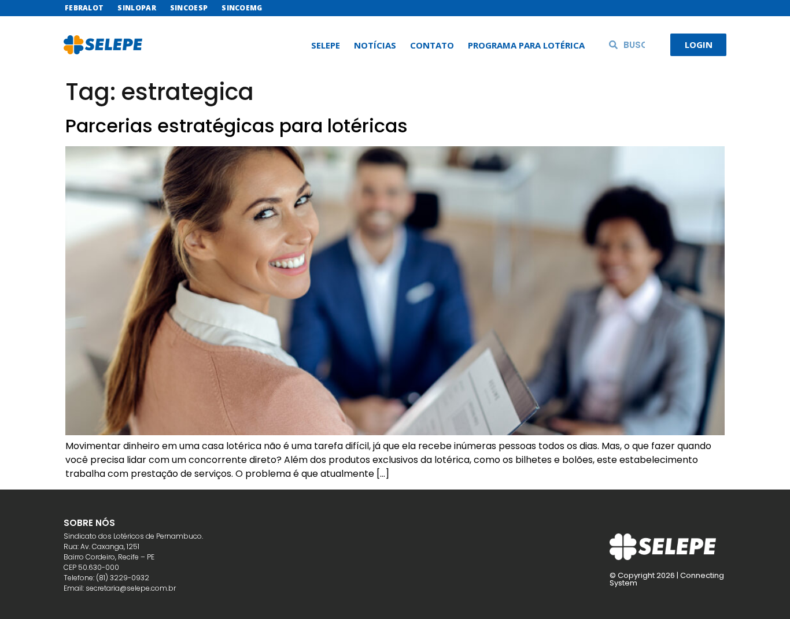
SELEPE (325, 45)
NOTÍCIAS (375, 45)
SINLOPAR (136, 8)
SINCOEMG (242, 8)
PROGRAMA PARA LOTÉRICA (526, 45)
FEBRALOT (84, 8)
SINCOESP (189, 8)
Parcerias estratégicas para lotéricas (236, 126)
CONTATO (432, 45)
